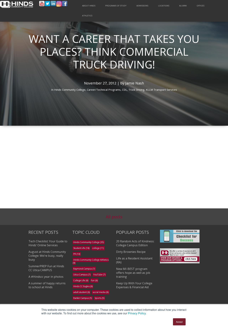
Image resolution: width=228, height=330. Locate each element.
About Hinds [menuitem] (88, 5)
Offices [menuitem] (200, 5)
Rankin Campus (82, 298)
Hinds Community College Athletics (91, 261)
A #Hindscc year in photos (45, 277)
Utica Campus (81, 274)
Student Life (81, 248)
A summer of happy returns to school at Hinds (47, 285)
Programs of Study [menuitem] (115, 5)
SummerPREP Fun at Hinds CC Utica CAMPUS (46, 268)
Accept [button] (179, 321)
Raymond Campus (84, 268)
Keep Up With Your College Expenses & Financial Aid (134, 285)
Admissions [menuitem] (142, 5)
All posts (114, 217)
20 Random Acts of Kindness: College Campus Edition (135, 243)
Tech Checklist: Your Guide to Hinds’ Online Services (47, 243)
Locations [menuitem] (163, 5)
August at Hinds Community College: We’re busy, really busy (47, 256)
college (98, 248)
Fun (94, 280)
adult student (81, 292)
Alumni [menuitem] (183, 5)
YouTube (99, 274)
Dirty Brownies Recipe (131, 252)
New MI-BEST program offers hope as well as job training (133, 273)
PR (76, 254)
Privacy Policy (137, 313)
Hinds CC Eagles (83, 286)
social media (100, 292)
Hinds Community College (88, 242)
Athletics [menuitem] (87, 15)
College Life (80, 280)
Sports (99, 298)
